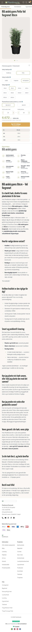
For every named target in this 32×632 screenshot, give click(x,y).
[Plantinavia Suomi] (20, 629)
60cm (5, 88)
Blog (3, 548)
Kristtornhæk (20, 558)
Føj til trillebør (16, 124)
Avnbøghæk (5, 585)
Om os (3, 558)
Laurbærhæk (5, 594)
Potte (23, 73)
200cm (19, 92)
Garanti (4, 561)
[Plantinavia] (12, 2)
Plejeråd (4, 554)
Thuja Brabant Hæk (7, 607)
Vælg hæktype (6, 69)
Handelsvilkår (5, 564)
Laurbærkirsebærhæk (23, 561)
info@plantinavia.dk (7, 512)
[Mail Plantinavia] (5, 518)
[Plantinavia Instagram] (8, 518)
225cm (26, 92)
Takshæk (19, 574)
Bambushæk (20, 545)
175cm (12, 92)
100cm (19, 88)
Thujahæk (19, 577)
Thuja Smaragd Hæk (7, 611)
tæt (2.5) (24, 105)
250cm (5, 97)
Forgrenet (16, 80)
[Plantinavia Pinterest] (14, 518)
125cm (26, 88)
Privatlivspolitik (6, 567)
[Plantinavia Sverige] (12, 629)
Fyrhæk (19, 551)
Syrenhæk (20, 571)
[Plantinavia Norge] (15, 629)
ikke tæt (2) (8, 105)
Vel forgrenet (26, 80)
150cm (5, 92)
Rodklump (8, 73)
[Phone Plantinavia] (2, 518)
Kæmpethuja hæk (6, 591)
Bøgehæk (19, 548)
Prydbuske (20, 567)
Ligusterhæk (20, 564)
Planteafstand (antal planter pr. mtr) (12, 101)
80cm (12, 88)
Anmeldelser (17, 6)
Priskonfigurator (5, 6)
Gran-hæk (20, 554)
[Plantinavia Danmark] (17, 629)
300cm (12, 97)
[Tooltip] (10, 70)
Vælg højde (5, 84)
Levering (4, 551)
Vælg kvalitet (6, 77)
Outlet (6, 80)
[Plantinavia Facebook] (11, 518)
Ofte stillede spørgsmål (8, 545)
